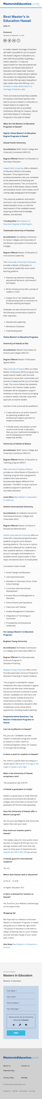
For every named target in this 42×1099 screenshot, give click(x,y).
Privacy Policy (8, 1077)
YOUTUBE (32, 1091)
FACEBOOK (7, 1091)
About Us (7, 1066)
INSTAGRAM (23, 1091)
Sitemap (24, 1077)
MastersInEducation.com (17, 1084)
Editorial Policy (9, 1070)
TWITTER (15, 1091)
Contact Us (25, 1066)
